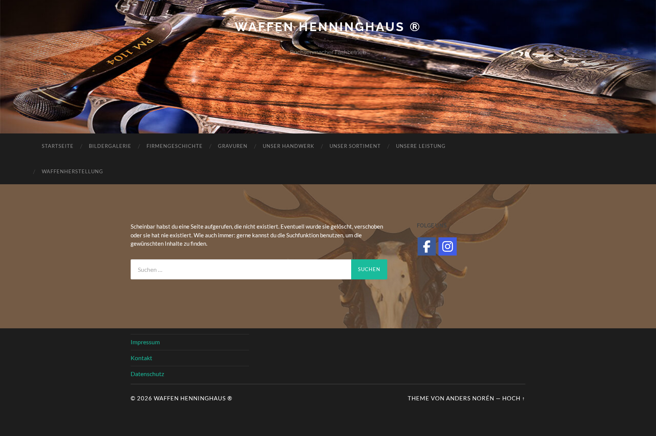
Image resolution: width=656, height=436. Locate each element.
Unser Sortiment (355, 146)
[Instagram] (447, 246)
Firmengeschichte (175, 146)
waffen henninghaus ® (328, 27)
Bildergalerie (110, 146)
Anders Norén (470, 398)
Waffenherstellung (72, 171)
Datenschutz (147, 373)
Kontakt (141, 357)
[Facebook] (427, 246)
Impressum (145, 341)
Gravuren (233, 146)
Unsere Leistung (421, 146)
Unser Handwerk (288, 146)
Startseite (58, 146)
